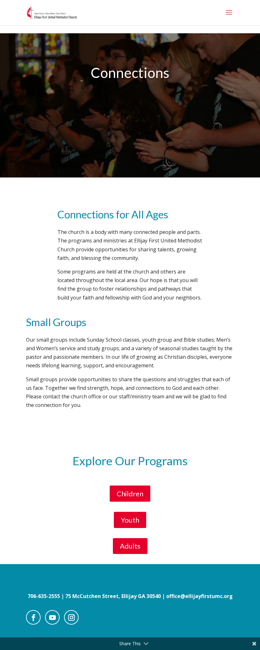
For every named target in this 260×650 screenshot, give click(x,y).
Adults (130, 546)
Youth (130, 520)
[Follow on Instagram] (71, 617)
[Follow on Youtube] (52, 617)
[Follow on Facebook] (33, 617)
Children (130, 493)
